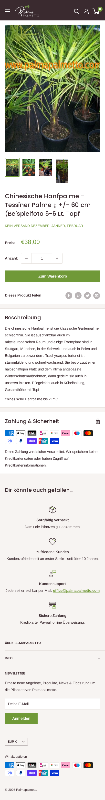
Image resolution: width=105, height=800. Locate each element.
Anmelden (21, 718)
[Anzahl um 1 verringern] (26, 258)
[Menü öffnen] (7, 11)
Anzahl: (11, 258)
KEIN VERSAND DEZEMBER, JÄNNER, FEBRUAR (44, 226)
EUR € (12, 741)
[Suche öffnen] (76, 11)
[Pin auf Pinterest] (78, 295)
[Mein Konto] (86, 11)
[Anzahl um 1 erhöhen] (57, 258)
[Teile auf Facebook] (68, 295)
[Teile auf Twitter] (87, 295)
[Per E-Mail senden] (96, 295)
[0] (96, 11)
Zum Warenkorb (52, 276)
